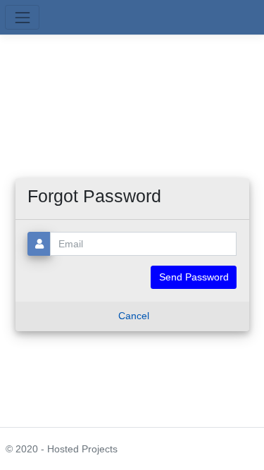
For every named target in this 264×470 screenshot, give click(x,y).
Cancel (133, 315)
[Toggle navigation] (22, 17)
